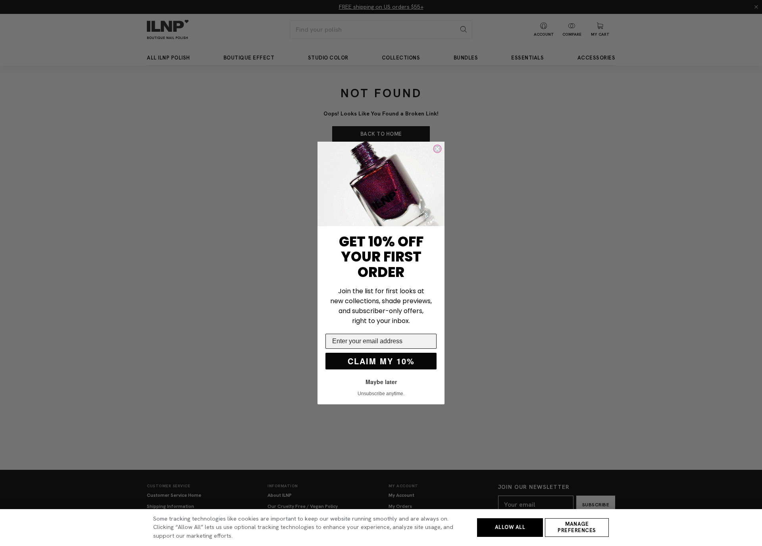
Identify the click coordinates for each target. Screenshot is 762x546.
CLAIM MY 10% (381, 361)
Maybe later (381, 382)
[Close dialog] (437, 149)
